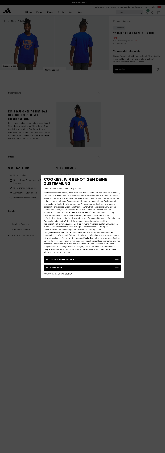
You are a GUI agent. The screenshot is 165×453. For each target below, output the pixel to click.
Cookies (103, 221)
